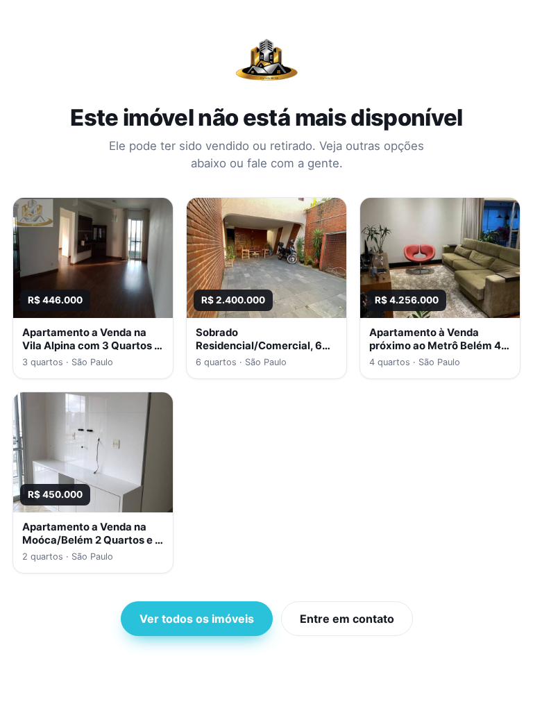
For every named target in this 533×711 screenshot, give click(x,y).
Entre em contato (347, 619)
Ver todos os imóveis (196, 619)
